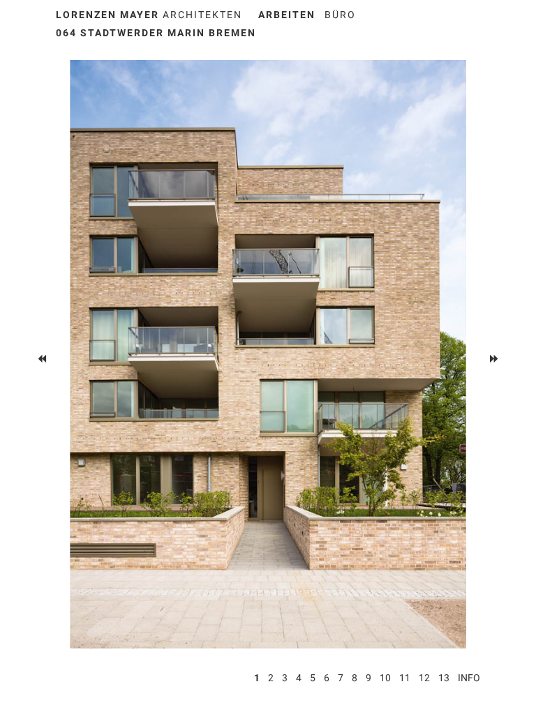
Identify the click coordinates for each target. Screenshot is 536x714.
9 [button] (368, 678)
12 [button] (424, 678)
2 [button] (271, 678)
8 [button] (354, 678)
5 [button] (312, 678)
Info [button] (469, 678)
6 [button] (326, 678)
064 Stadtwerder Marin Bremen (156, 32)
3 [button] (285, 678)
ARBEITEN (286, 14)
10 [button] (385, 678)
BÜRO (340, 14)
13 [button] (443, 678)
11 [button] (404, 678)
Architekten (149, 14)
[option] (268, 354)
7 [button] (340, 678)
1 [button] (257, 678)
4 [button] (299, 678)
